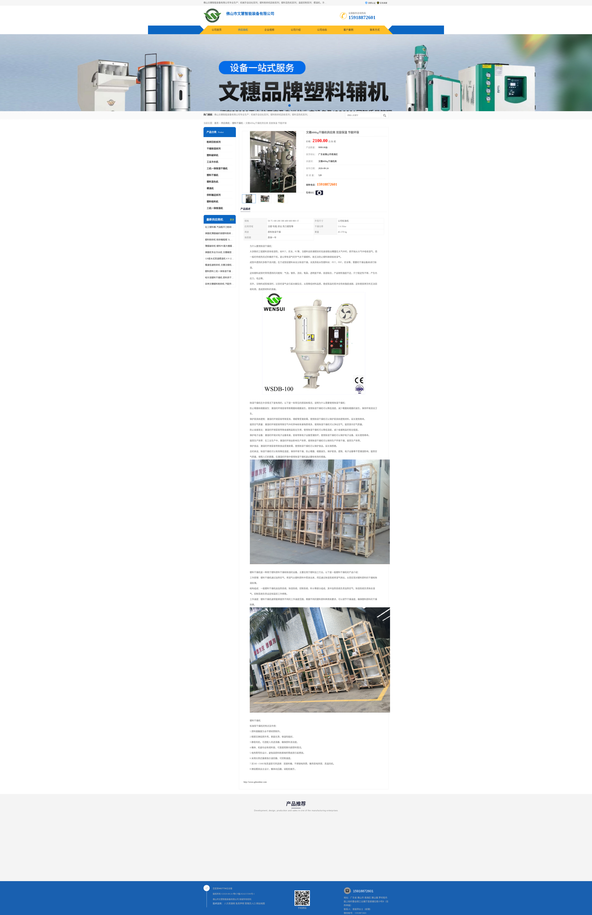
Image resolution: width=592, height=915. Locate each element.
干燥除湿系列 (214, 148)
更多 (232, 220)
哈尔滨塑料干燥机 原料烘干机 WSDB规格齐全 (219, 277)
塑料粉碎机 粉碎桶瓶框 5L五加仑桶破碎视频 (219, 240)
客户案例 (348, 29)
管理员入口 (250, 903)
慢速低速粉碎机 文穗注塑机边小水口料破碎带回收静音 (219, 265)
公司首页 (217, 29)
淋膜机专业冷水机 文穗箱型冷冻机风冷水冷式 (219, 252)
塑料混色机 (212, 181)
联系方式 (375, 29)
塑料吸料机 (212, 201)
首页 (216, 123)
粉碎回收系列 (214, 142)
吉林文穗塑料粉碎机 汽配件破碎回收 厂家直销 (219, 284)
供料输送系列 (214, 195)
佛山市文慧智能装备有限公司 (226, 899)
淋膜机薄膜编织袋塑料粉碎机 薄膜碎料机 (219, 233)
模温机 (210, 188)
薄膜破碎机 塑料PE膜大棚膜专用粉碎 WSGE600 (219, 246)
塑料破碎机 (212, 155)
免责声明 (240, 903)
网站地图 (260, 903)
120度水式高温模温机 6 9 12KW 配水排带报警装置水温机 (219, 258)
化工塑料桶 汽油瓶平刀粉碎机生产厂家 (219, 227)
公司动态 (322, 29)
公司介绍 (296, 29)
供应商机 (243, 29)
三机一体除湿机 (215, 208)
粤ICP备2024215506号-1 (244, 894)
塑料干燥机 (237, 123)
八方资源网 (229, 903)
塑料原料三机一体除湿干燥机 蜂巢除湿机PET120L (219, 271)
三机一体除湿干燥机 (217, 168)
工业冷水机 (212, 162)
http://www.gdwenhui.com (255, 782)
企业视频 (269, 29)
